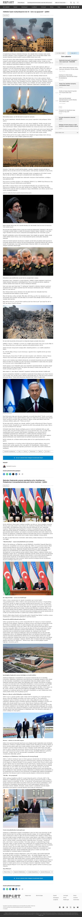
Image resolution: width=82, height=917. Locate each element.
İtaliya (40, 451)
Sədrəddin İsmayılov (11, 466)
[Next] (66, 3)
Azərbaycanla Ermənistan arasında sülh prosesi (40, 2)
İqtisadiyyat (56, 897)
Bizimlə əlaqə (39, 895)
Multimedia (76, 899)
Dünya (74, 895)
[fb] (67, 7)
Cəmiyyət (65, 895)
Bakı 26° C (74, 53)
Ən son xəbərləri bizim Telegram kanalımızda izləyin (29, 457)
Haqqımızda (28, 895)
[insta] (69, 7)
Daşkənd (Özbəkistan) (19, 871)
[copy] (22, 474)
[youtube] (78, 7)
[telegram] (71, 7)
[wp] (7, 474)
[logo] (8, 2)
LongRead (55, 899)
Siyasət (55, 895)
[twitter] (74, 7)
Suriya (25, 451)
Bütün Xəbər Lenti (60, 132)
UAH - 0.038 (61, 53)
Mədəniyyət (66, 899)
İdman (64, 897)
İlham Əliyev (21, 2)
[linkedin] (76, 7)
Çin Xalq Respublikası (50, 451)
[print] (19, 474)
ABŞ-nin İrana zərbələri (61, 2)
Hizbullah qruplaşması (9, 451)
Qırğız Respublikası (33, 871)
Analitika (6, 15)
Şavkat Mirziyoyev (45, 871)
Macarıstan (32, 451)
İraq (19, 451)
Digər (59, 7)
